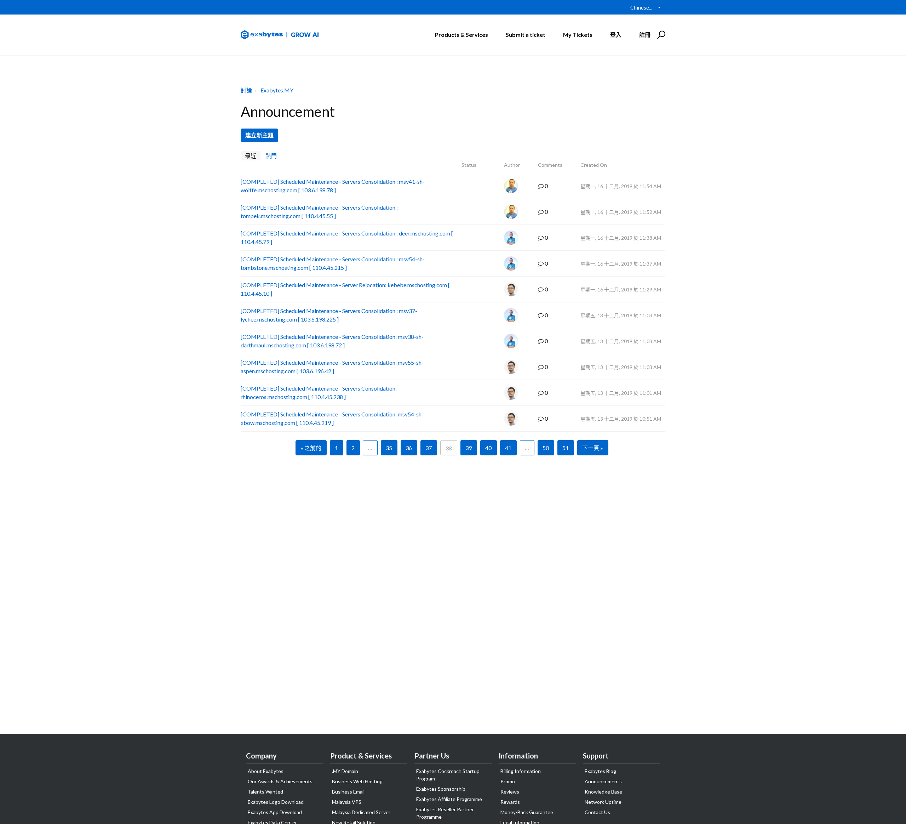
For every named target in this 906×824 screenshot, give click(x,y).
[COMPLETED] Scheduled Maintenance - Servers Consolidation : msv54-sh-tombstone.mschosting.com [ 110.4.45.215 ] (333, 263)
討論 (246, 90)
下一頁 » (592, 447)
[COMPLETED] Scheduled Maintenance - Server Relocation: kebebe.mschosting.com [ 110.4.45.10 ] (345, 289)
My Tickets (577, 34)
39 (468, 447)
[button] (660, 34)
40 (488, 447)
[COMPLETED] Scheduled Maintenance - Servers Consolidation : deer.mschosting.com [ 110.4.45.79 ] (347, 237)
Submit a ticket (525, 34)
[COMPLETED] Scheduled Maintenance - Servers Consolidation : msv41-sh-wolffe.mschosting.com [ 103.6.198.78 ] (333, 185)
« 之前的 (311, 447)
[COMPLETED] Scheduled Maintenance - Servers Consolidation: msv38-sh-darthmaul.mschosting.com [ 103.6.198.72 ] (332, 340)
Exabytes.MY (276, 90)
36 (409, 447)
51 (565, 447)
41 (508, 447)
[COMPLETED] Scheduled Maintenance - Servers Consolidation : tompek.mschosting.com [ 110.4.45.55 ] (319, 211)
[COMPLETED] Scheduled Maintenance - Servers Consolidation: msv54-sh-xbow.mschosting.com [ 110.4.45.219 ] (332, 418)
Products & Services (461, 34)
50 (546, 447)
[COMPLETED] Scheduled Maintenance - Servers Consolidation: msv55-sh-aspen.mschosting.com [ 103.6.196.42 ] (332, 366)
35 (389, 447)
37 (428, 447)
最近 (250, 155)
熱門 (271, 155)
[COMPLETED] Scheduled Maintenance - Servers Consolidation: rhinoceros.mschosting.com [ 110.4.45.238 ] (319, 392)
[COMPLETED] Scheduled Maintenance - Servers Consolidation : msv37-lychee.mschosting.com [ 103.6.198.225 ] (329, 315)
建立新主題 (259, 135)
